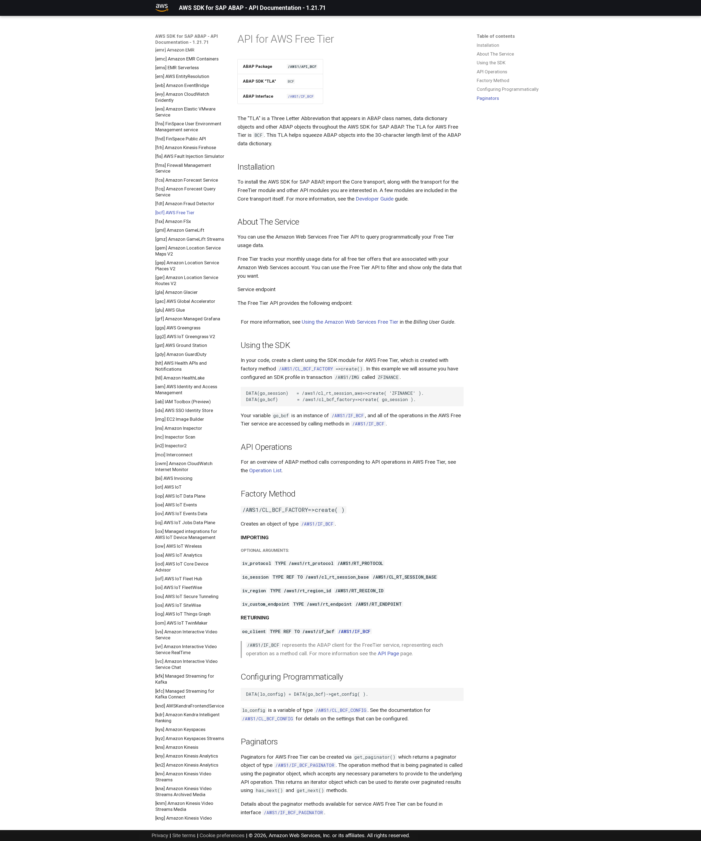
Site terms (184, 835)
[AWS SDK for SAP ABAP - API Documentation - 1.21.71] (162, 7)
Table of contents (496, 36)
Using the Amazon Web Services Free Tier (350, 322)
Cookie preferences (222, 835)
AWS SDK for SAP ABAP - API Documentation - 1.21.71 (186, 39)
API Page (388, 653)
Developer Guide (374, 199)
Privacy (159, 835)
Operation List (265, 470)
